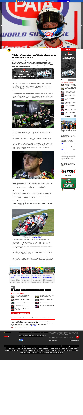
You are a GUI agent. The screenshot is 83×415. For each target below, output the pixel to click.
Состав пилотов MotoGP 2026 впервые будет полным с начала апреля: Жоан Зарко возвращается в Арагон (68, 147)
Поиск (32, 332)
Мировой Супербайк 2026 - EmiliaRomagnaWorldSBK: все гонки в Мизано (70, 106)
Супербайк (68, 49)
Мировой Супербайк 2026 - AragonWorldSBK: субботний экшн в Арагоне (70, 102)
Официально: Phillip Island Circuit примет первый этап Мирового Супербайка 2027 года (70, 88)
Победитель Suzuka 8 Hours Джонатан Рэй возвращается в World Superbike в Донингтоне (70, 92)
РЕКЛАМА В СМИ (47, 1)
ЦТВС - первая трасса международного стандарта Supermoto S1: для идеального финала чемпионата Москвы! (67, 153)
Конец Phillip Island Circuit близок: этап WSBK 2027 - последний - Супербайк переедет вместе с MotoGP (70, 85)
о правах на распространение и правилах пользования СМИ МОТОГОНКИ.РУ (25, 325)
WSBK (28, 128)
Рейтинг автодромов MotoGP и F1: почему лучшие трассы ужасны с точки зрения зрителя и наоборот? (68, 130)
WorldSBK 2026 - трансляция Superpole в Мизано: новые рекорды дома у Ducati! (70, 109)
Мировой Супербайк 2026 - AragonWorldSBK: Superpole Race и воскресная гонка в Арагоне (70, 95)
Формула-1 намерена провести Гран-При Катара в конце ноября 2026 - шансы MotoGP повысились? (68, 164)
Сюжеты (31, 1)
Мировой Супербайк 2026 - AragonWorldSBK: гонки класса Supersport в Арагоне (70, 99)
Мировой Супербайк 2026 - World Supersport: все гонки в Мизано (70, 113)
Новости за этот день (72, 79)
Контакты (42, 1)
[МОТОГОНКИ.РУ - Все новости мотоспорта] (20, 1)
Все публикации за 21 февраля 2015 (20, 313)
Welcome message (76, 341)
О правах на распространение (53, 340)
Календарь (39, 1)
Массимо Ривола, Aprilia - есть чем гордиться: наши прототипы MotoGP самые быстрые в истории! (68, 158)
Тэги (36, 1)
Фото (34, 1)
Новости (28, 1)
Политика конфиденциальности (75, 340)
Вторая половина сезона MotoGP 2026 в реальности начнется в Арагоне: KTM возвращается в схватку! (67, 141)
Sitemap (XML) (46, 332)
